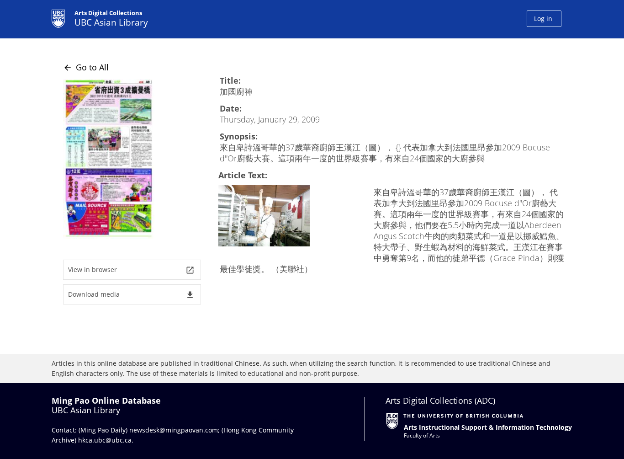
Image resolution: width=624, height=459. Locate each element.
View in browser (131, 270)
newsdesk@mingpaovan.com (173, 430)
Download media (131, 294)
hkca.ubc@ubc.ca (105, 440)
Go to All (86, 67)
